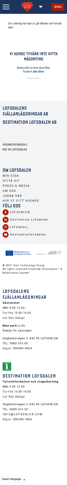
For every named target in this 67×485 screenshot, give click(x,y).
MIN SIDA (11, 175)
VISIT (37, 78)
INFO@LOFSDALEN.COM (23, 414)
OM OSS (9, 190)
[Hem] (27, 7)
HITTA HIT (11, 180)
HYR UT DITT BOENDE (21, 200)
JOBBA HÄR (12, 195)
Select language (11, 479)
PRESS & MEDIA (16, 185)
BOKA (58, 6)
